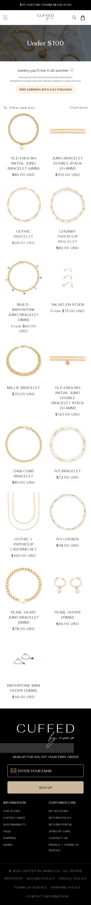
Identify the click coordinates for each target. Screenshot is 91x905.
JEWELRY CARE (59, 831)
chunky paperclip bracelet (68, 236)
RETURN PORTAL (60, 824)
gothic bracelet (23, 234)
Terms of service (30, 887)
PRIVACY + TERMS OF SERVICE (64, 848)
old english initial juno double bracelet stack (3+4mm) (67, 398)
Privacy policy (73, 878)
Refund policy (41, 878)
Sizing (7, 845)
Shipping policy (66, 887)
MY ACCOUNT (59, 811)
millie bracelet (23, 387)
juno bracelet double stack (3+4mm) (67, 163)
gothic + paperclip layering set (23, 544)
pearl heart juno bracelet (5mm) (23, 617)
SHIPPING (9, 838)
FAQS (7, 831)
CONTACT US (58, 838)
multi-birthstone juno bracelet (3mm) (23, 312)
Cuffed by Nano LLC (41, 870)
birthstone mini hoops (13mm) (23, 688)
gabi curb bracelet (23, 473)
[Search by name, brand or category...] (74, 17)
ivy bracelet (67, 471)
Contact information (47, 896)
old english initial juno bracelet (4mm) (24, 163)
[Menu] (5, 17)
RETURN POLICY (60, 818)
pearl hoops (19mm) (68, 615)
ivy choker (67, 539)
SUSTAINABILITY (14, 824)
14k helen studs (67, 304)
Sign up (45, 787)
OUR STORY (11, 811)
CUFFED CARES (14, 818)
